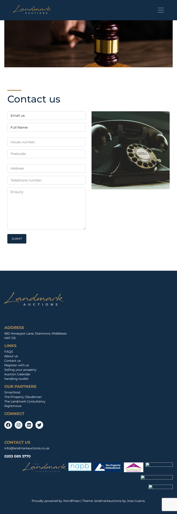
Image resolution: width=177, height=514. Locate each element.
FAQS (8, 352)
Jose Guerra (136, 501)
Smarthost (12, 392)
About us (11, 356)
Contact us (12, 361)
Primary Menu (161, 10)
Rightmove (12, 406)
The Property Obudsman (23, 397)
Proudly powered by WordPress (56, 501)
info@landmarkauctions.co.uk (26, 448)
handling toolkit (16, 379)
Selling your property (20, 370)
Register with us (16, 365)
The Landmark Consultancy (25, 401)
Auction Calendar (17, 374)
